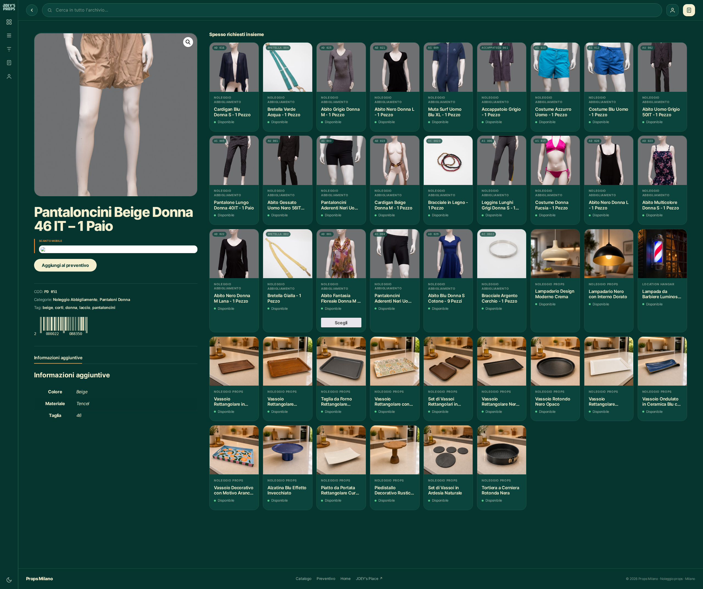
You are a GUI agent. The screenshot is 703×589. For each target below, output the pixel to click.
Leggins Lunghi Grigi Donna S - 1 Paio (498, 205)
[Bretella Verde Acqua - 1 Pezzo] (287, 67)
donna (71, 307)
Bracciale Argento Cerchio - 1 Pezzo (500, 298)
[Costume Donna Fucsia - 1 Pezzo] (555, 160)
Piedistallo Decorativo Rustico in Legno (394, 490)
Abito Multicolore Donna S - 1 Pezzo (660, 205)
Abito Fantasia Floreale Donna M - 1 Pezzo (340, 298)
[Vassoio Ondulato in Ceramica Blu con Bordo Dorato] (662, 361)
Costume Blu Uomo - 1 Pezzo (608, 112)
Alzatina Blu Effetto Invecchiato (286, 490)
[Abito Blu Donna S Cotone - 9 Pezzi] (448, 253)
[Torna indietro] (32, 10)
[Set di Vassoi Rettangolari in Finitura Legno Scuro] (448, 361)
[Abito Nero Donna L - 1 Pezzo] (394, 67)
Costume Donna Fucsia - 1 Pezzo (551, 205)
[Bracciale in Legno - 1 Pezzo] (448, 160)
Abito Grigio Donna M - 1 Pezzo (340, 112)
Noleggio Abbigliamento (75, 299)
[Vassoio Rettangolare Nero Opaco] (501, 361)
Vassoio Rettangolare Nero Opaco (500, 401)
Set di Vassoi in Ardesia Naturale (445, 490)
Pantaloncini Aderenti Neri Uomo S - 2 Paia (341, 205)
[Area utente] (9, 76)
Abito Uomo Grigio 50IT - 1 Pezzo (661, 112)
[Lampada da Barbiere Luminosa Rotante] (662, 253)
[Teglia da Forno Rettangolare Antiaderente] (341, 361)
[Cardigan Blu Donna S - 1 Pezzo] (234, 67)
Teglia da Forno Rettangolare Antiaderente (336, 401)
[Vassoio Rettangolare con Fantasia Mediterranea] (394, 361)
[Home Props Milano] (9, 7)
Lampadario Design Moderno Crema (554, 294)
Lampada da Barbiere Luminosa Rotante (661, 294)
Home (346, 578)
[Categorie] (9, 35)
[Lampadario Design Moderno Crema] (555, 253)
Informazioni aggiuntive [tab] (58, 357)
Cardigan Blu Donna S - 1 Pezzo (232, 112)
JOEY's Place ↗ (369, 578)
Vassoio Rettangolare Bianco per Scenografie (602, 401)
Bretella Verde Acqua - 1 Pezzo (283, 112)
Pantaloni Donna (115, 299)
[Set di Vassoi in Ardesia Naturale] (448, 450)
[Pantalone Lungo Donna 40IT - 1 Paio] (234, 160)
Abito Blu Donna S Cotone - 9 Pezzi (446, 298)
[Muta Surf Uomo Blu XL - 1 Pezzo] (448, 67)
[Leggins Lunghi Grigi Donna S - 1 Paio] (501, 160)
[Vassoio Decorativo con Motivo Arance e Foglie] (234, 450)
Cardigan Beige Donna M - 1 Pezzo (393, 205)
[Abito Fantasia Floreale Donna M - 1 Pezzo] (341, 253)
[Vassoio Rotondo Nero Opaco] (555, 361)
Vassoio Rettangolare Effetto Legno (281, 401)
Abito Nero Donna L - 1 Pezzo (394, 112)
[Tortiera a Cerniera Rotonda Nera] (501, 450)
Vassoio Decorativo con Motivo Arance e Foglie (233, 490)
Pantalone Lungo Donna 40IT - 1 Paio (234, 205)
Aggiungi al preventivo (65, 265)
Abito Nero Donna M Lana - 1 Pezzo (232, 298)
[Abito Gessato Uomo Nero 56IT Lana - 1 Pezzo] (287, 160)
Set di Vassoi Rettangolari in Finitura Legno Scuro (442, 401)
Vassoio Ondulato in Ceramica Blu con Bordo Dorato (662, 401)
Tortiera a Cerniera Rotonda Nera (500, 490)
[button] (188, 42)
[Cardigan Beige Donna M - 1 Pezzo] (394, 160)
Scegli (341, 322)
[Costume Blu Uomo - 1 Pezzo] (609, 67)
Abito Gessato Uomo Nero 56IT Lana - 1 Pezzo (284, 205)
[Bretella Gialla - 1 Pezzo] (287, 253)
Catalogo (303, 578)
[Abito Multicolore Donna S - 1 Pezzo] (662, 160)
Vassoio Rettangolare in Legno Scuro (229, 401)
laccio (84, 307)
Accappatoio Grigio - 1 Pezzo (501, 112)
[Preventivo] (9, 63)
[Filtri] (9, 49)
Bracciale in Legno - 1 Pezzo (448, 205)
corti (59, 307)
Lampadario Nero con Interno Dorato (608, 294)
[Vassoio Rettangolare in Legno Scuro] (234, 361)
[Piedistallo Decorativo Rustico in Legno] (394, 450)
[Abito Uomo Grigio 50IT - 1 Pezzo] (662, 67)
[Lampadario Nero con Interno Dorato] (609, 253)
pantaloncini (103, 307)
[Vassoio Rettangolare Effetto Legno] (287, 361)
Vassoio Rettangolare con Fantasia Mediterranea (392, 401)
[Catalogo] (9, 22)
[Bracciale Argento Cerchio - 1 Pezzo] (501, 253)
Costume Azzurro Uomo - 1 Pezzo (553, 112)
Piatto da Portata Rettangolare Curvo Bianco (341, 490)
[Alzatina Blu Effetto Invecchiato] (287, 450)
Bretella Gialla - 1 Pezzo (284, 298)
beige (48, 307)
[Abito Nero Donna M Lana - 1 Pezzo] (234, 253)
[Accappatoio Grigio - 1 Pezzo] (501, 67)
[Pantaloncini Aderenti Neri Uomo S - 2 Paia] (341, 160)
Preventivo (326, 578)
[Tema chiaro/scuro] (9, 580)
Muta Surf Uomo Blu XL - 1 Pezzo (445, 112)
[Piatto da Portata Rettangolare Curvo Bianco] (341, 450)
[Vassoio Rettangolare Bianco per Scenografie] (609, 361)
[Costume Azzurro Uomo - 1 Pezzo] (555, 67)
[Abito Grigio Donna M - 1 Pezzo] (341, 67)
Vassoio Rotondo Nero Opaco (552, 401)
